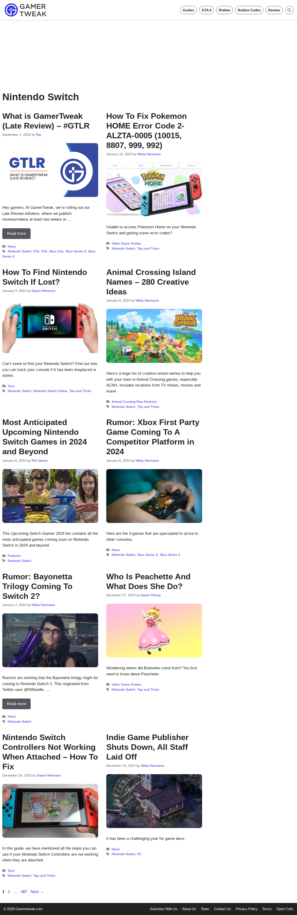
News (12, 246)
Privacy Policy (247, 909)
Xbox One (56, 251)
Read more (16, 233)
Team (205, 909)
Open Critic (285, 909)
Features (14, 555)
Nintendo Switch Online (50, 391)
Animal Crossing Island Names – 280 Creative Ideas (151, 281)
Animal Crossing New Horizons (134, 401)
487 (24, 891)
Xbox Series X (170, 555)
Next (37, 891)
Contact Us (222, 909)
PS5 (44, 251)
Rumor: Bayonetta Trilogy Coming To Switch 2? (37, 586)
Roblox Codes (249, 10)
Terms (267, 909)
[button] (289, 10)
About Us (189, 909)
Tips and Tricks (148, 248)
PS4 (36, 251)
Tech (11, 386)
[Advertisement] (148, 53)
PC (139, 854)
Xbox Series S (75, 251)
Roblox (224, 10)
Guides (188, 10)
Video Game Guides (126, 243)
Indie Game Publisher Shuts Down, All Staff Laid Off (147, 747)
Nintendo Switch (19, 251)
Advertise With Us (164, 909)
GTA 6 (206, 10)
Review (274, 10)
